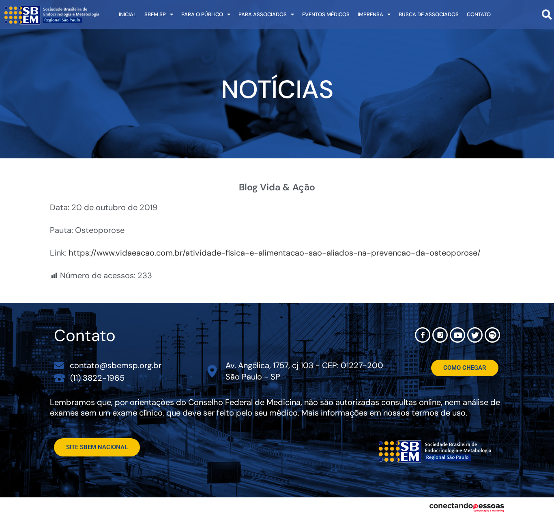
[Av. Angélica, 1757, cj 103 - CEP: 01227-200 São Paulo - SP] (212, 371)
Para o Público (202, 14)
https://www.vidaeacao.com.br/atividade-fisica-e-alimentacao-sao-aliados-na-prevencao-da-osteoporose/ (275, 252)
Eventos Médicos (326, 14)
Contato (479, 14)
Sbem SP (155, 14)
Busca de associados (429, 14)
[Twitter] (475, 335)
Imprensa (370, 14)
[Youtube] (457, 335)
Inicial (127, 14)
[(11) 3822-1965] (59, 378)
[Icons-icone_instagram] (440, 335)
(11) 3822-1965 (97, 378)
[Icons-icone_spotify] (492, 335)
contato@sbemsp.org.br (115, 365)
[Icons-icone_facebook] (422, 335)
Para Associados (262, 14)
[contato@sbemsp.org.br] (59, 365)
